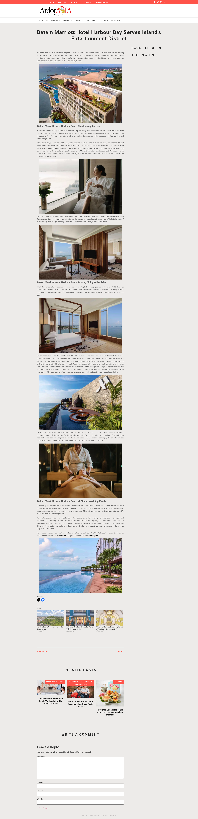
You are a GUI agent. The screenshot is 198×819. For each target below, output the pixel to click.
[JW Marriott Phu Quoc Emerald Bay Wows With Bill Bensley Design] (80, 618)
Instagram (94, 536)
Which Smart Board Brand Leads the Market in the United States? (51, 701)
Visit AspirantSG (101, 2)
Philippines (91, 20)
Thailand (78, 20)
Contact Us (86, 2)
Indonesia (67, 20)
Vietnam (103, 20)
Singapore (43, 20)
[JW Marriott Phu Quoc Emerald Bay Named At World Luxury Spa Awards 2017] (109, 618)
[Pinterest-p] (164, 2)
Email (40, 791)
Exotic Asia (115, 20)
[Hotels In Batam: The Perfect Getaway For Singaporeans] (50, 618)
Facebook (62, 536)
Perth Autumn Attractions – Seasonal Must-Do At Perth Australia (80, 704)
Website (40, 799)
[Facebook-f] (154, 2)
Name (40, 782)
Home (52, 2)
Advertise (74, 2)
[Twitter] (157, 2)
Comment (41, 756)
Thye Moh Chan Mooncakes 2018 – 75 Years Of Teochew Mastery (110, 712)
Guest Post (62, 2)
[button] (146, 48)
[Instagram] (161, 2)
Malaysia (55, 20)
